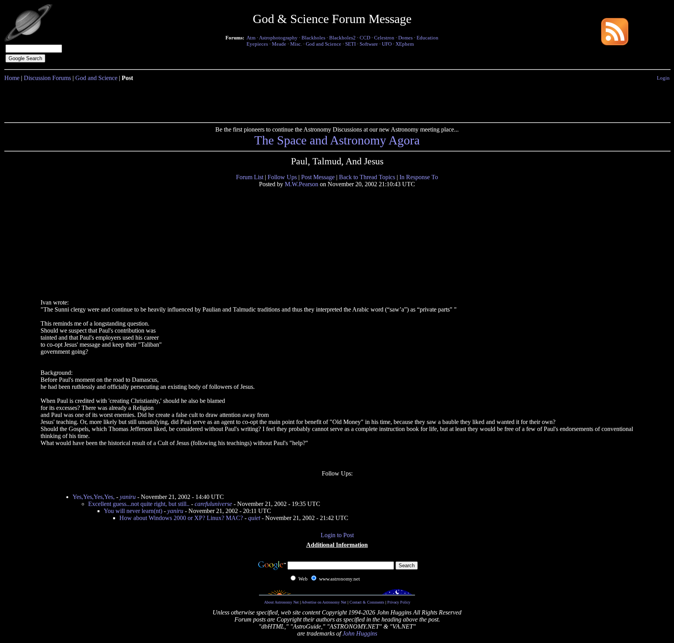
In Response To (418, 177)
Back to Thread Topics (367, 177)
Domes (405, 38)
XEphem (405, 44)
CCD (365, 38)
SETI (350, 44)
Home (12, 78)
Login (663, 78)
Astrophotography (278, 38)
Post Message (318, 177)
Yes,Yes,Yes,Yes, (94, 496)
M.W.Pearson (301, 184)
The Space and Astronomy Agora (337, 140)
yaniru (128, 496)
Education (427, 38)
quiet (254, 518)
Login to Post (337, 535)
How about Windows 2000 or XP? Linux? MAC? (181, 518)
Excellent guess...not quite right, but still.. (139, 504)
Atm (251, 38)
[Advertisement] (337, 100)
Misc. (296, 44)
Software (369, 44)
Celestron (384, 38)
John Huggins (359, 633)
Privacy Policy (398, 602)
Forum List (249, 177)
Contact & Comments (366, 602)
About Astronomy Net (281, 602)
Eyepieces (257, 44)
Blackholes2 (342, 38)
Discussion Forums (47, 78)
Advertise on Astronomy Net (324, 602)
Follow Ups (282, 177)
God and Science (323, 44)
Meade (279, 44)
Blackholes (313, 38)
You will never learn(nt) (133, 511)
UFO (387, 44)
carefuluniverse (213, 504)
